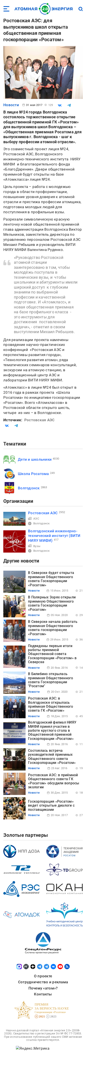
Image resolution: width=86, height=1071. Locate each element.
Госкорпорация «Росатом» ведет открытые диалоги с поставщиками (51, 805)
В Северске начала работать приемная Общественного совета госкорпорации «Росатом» (53, 628)
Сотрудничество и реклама (43, 982)
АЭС (36, 518)
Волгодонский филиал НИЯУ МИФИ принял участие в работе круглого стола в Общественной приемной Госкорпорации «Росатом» (52, 730)
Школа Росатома (33, 473)
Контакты (43, 994)
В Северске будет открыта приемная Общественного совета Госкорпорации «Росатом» (51, 579)
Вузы (36, 546)
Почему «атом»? (43, 988)
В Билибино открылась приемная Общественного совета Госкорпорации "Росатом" (50, 680)
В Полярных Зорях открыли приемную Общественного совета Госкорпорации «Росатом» (52, 603)
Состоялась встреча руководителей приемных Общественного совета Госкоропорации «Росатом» (52, 756)
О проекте (43, 976)
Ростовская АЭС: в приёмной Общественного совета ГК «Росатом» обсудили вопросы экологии (53, 781)
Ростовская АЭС (43, 513)
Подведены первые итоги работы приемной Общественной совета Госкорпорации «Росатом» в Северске (52, 654)
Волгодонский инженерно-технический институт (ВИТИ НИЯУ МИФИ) (54, 536)
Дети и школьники (35, 459)
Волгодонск (29, 488)
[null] (59, 105)
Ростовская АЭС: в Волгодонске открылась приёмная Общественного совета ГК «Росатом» (50, 704)
